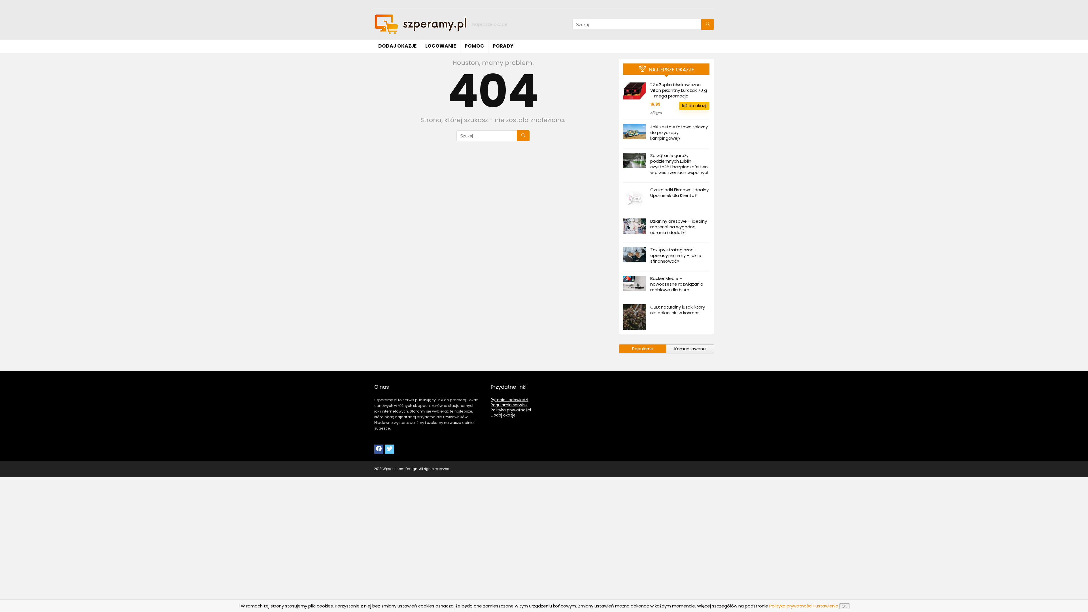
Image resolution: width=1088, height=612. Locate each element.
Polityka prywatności (511, 410)
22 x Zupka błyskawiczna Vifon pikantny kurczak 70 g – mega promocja (678, 90)
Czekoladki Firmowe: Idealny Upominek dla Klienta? (679, 192)
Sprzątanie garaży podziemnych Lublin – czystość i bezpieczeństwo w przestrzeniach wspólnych (679, 163)
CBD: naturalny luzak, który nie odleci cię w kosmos (677, 310)
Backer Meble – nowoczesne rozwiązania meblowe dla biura (676, 284)
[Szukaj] (707, 24)
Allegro (656, 112)
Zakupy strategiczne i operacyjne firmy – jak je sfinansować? (675, 255)
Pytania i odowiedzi (509, 400)
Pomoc (474, 45)
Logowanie (440, 45)
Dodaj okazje (397, 45)
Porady (503, 45)
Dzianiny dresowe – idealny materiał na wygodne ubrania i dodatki (678, 226)
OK (844, 606)
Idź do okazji (694, 106)
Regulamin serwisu (509, 405)
